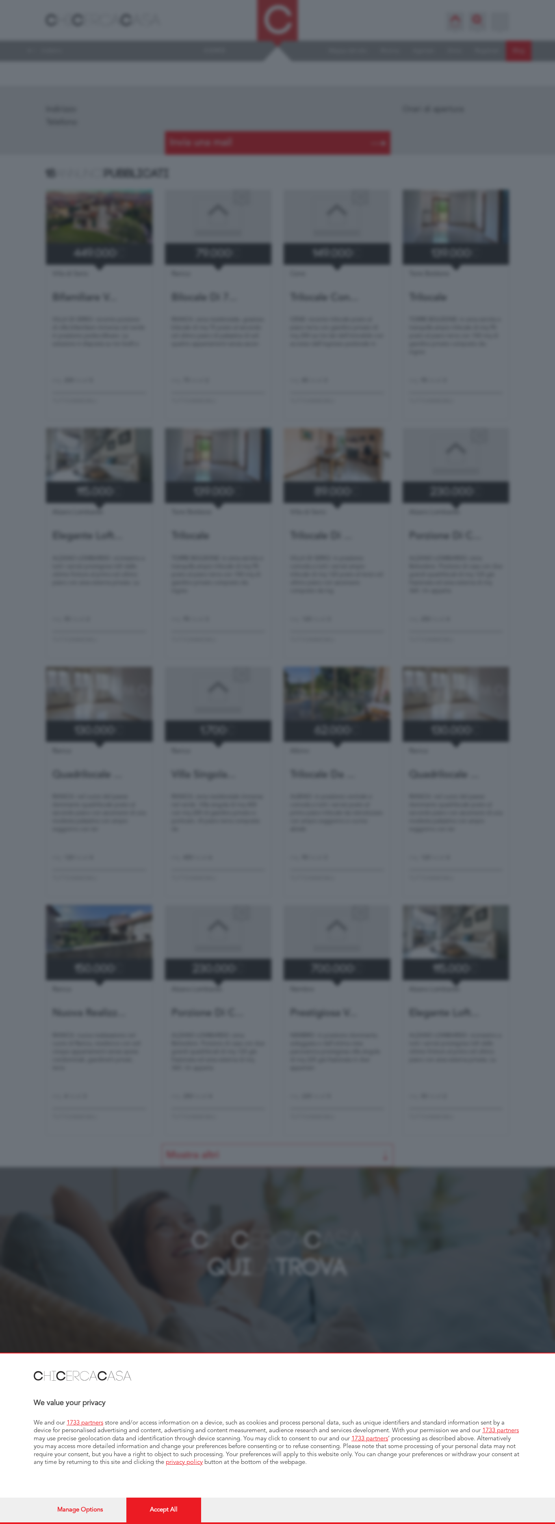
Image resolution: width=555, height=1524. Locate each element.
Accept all (164, 1510)
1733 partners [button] (85, 1423)
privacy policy (184, 1462)
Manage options (80, 1510)
